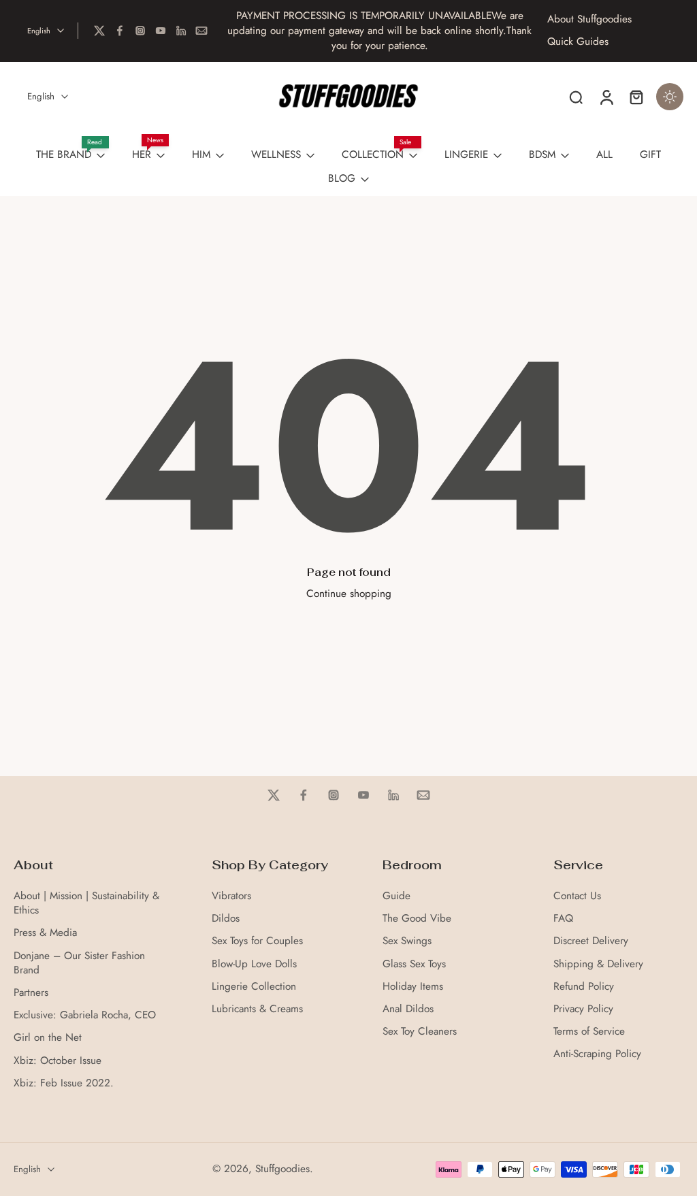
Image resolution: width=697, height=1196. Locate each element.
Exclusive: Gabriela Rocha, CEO (85, 1015)
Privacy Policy (583, 1009)
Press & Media (45, 933)
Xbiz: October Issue (57, 1061)
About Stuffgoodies (589, 19)
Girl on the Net (48, 1038)
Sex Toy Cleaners (420, 1031)
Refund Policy (583, 987)
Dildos (226, 918)
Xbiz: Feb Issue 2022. (64, 1083)
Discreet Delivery (590, 941)
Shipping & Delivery (598, 964)
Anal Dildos (408, 1009)
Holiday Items (413, 987)
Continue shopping (348, 593)
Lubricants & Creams (257, 1009)
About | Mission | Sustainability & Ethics (86, 903)
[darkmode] (669, 96)
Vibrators (231, 896)
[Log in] (606, 96)
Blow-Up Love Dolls (254, 964)
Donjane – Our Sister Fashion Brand (79, 963)
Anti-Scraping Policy (597, 1054)
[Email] (201, 30)
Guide (396, 896)
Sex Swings (407, 941)
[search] (576, 96)
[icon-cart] (636, 96)
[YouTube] (160, 30)
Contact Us (577, 896)
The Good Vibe (417, 918)
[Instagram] (140, 30)
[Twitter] (99, 30)
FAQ (563, 918)
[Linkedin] (181, 30)
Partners (31, 993)
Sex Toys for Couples (257, 941)
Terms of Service (589, 1031)
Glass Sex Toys (414, 964)
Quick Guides (578, 42)
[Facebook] (120, 30)
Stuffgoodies (282, 1168)
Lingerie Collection (254, 987)
